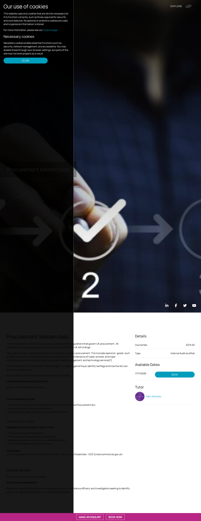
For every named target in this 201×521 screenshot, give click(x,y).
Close (25, 60)
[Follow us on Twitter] (185, 305)
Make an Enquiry (90, 517)
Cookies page (50, 30)
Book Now (115, 517)
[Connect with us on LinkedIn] (167, 305)
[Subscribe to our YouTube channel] (194, 305)
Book (175, 374)
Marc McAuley (153, 396)
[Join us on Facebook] (176, 305)
